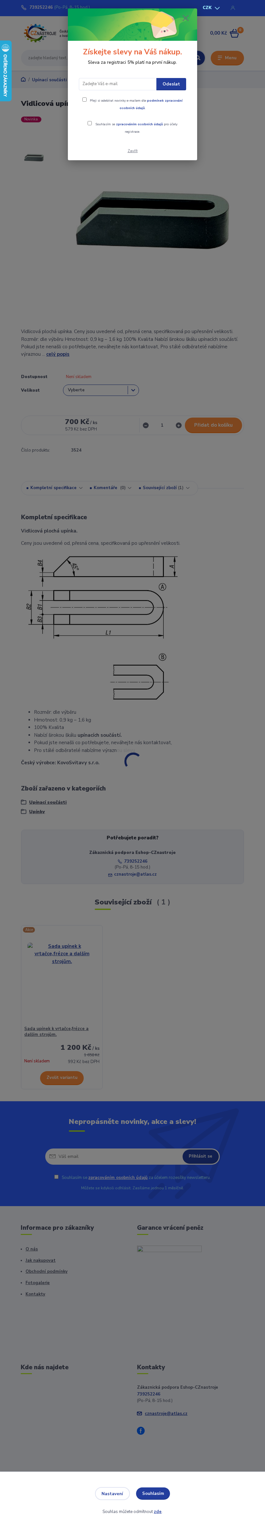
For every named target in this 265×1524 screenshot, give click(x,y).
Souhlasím (153, 1493)
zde (158, 1512)
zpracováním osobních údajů (139, 124)
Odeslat (171, 84)
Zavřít (133, 151)
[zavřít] (185, 18)
